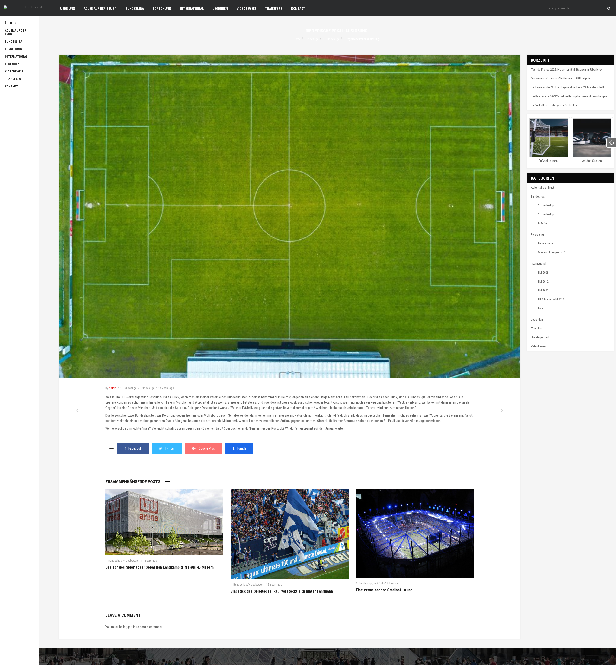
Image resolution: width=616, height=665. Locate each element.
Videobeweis (131, 560)
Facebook (134, 448)
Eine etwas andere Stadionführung (384, 590)
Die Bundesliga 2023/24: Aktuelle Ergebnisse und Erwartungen (569, 96)
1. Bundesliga (331, 39)
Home (297, 39)
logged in (129, 627)
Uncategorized (540, 337)
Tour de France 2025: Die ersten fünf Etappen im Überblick (566, 69)
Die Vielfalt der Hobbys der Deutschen (554, 105)
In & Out (378, 583)
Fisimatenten (546, 243)
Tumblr (241, 448)
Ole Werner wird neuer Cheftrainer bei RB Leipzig (561, 78)
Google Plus (207, 448)
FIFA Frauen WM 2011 (551, 299)
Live (540, 308)
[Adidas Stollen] (592, 138)
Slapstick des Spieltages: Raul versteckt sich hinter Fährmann (282, 591)
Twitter (169, 448)
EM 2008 (543, 272)
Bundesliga (312, 39)
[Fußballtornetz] (549, 138)
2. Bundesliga (146, 388)
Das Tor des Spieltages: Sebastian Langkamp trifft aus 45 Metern (159, 567)
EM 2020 (543, 290)
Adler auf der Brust (542, 187)
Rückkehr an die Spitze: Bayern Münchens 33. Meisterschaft (567, 87)
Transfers (537, 328)
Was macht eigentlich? (552, 252)
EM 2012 (543, 281)
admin (112, 388)
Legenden (537, 319)
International (538, 263)
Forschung (537, 234)
